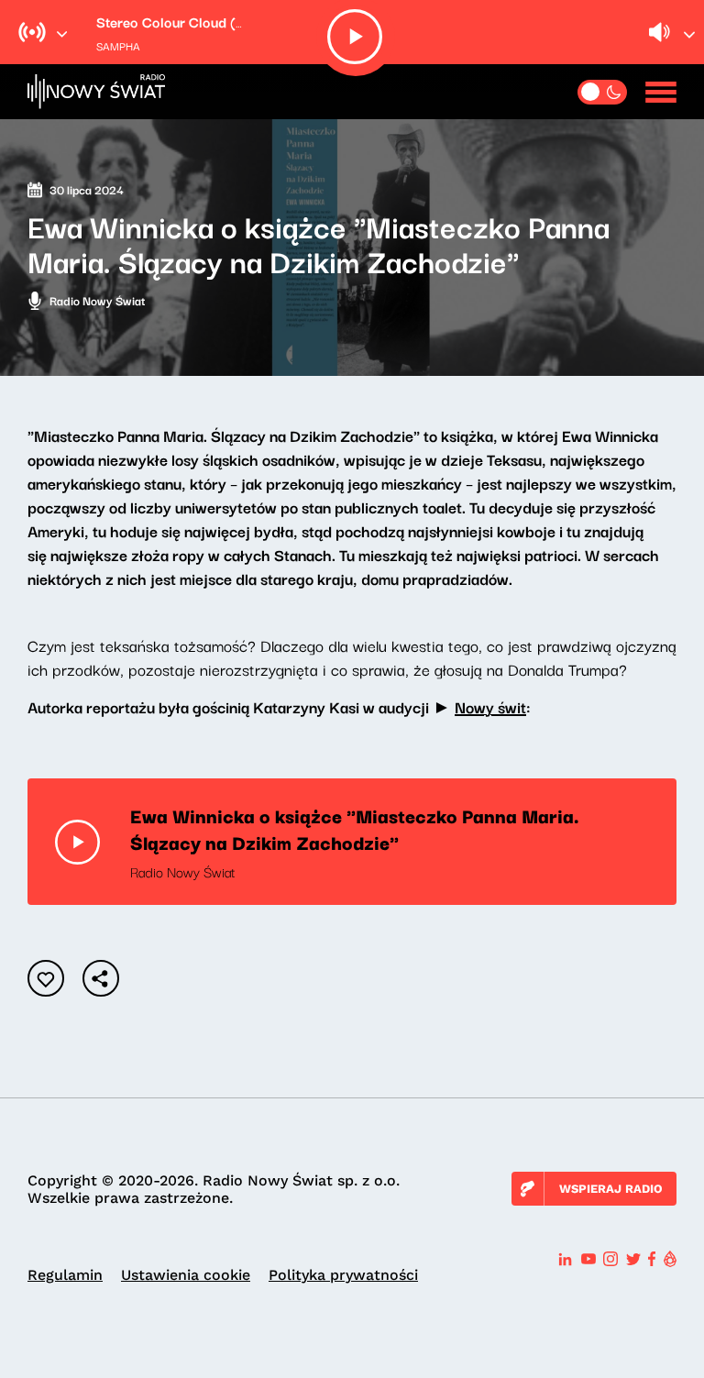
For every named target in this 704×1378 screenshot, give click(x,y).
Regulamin (65, 1275)
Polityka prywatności (343, 1275)
